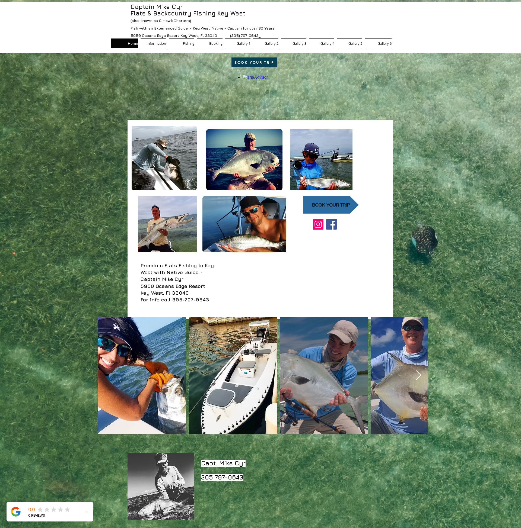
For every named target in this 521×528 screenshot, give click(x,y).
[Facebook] (331, 224)
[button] (181, 43)
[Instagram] (318, 224)
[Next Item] (418, 375)
